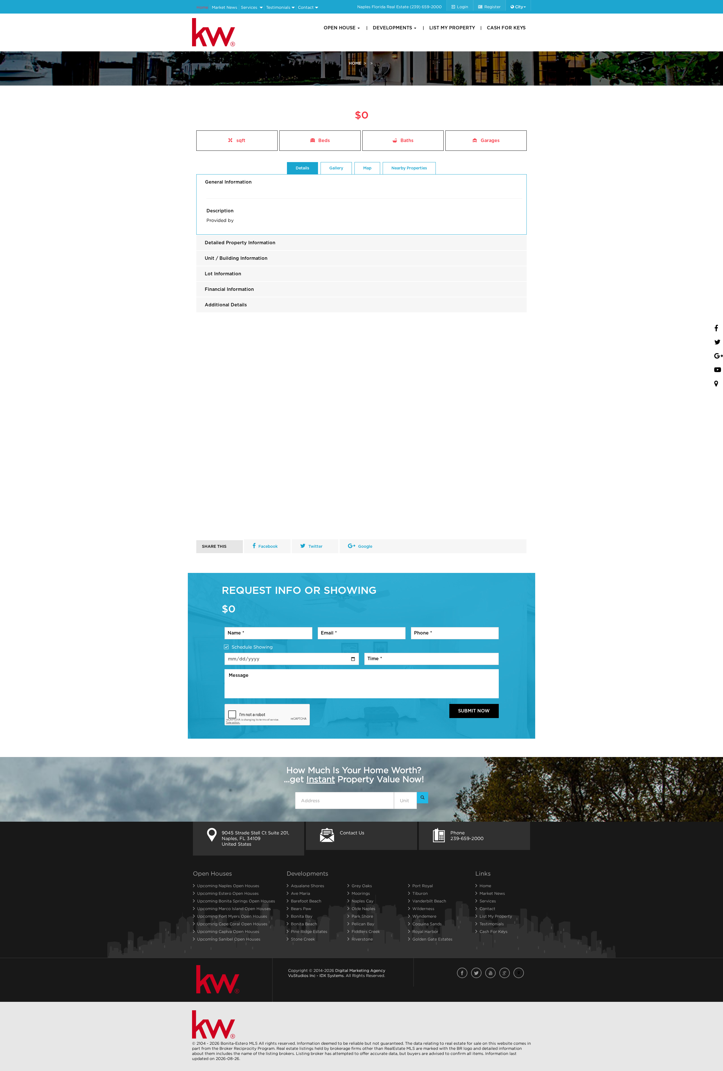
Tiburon (420, 893)
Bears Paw (301, 908)
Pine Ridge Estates (309, 931)
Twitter (315, 547)
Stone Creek (303, 939)
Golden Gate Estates (432, 939)
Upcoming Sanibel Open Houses (228, 939)
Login (462, 7)
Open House (340, 28)
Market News (224, 7)
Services (249, 7)
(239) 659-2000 (426, 7)
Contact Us (352, 832)
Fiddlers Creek (366, 931)
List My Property (452, 28)
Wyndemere (424, 916)
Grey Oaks (362, 886)
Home (202, 7)
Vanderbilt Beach (429, 901)
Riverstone (362, 939)
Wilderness (423, 908)
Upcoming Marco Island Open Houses (234, 908)
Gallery (336, 168)
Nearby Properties (409, 168)
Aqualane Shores (307, 886)
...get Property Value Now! (354, 774)
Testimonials (278, 7)
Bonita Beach (304, 924)
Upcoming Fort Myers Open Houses (232, 916)
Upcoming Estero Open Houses (228, 893)
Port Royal (422, 886)
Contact (306, 7)
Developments (393, 28)
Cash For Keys (506, 28)
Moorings (361, 893)
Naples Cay (362, 901)
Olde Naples (363, 908)
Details (302, 168)
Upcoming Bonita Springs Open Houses (236, 901)
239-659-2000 (467, 838)
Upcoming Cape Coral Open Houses (232, 924)
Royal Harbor (425, 931)
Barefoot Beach (306, 901)
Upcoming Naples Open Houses (228, 886)
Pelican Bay (363, 924)
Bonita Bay (301, 916)
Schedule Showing (252, 646)
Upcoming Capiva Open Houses (228, 931)
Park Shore (362, 916)
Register (492, 7)
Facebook (268, 547)
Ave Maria (300, 893)
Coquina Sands (427, 924)
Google (365, 547)
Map (367, 168)
